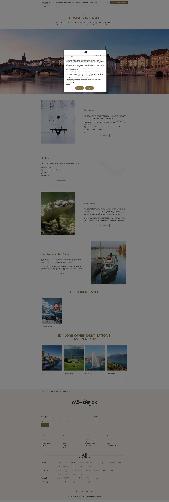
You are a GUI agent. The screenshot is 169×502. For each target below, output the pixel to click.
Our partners (68, 84)
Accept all (89, 88)
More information (69, 82)
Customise (80, 88)
